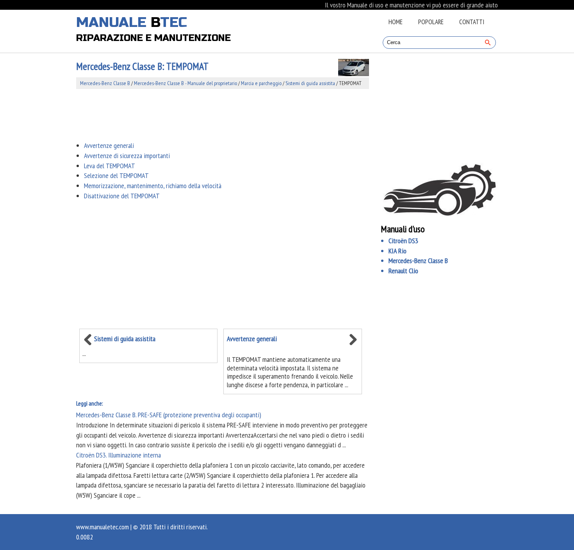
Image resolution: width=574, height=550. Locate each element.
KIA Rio (397, 250)
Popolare (431, 22)
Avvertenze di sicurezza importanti (127, 155)
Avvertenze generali (109, 145)
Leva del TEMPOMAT (109, 165)
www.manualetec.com (102, 526)
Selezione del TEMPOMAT (116, 175)
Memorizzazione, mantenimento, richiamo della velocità (152, 185)
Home (396, 22)
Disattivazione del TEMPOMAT (122, 195)
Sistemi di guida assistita (310, 83)
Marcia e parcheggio (261, 83)
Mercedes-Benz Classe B (105, 83)
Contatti (471, 22)
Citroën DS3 (403, 240)
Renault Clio (403, 270)
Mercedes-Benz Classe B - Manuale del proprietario (185, 83)
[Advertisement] (222, 114)
